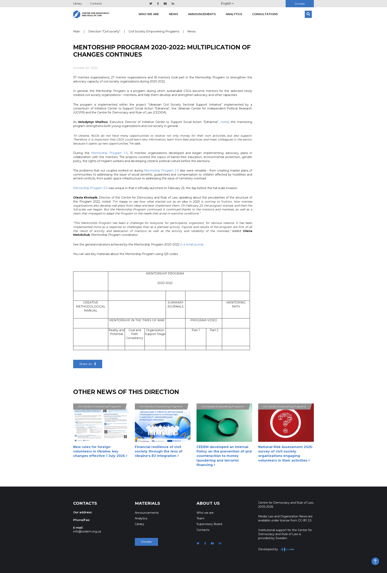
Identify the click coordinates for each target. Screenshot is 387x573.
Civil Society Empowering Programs (154, 31)
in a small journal (191, 244)
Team (200, 518)
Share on (86, 364)
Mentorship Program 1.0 (109, 153)
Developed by (268, 549)
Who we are (148, 14)
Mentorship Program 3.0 (90, 188)
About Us (208, 503)
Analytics (234, 14)
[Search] (308, 14)
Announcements (202, 14)
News (173, 14)
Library (77, 3)
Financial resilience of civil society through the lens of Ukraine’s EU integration (158, 451)
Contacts (96, 3)
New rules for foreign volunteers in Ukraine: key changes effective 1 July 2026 (99, 451)
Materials (147, 503)
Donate (300, 3)
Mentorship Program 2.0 (161, 170)
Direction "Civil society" (104, 31)
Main (76, 31)
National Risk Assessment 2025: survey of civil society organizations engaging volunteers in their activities (285, 453)
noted (225, 122)
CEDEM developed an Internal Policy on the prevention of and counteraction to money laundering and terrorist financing (224, 456)
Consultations (265, 14)
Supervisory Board (209, 524)
